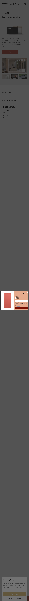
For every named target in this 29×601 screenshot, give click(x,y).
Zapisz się (21, 307)
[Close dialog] (27, 292)
